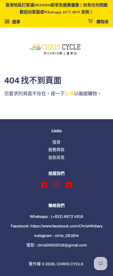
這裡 (69, 93)
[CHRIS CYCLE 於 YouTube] (68, 186)
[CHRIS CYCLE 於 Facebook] (44, 186)
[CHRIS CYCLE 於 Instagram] (56, 186)
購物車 (102, 21)
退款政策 (56, 157)
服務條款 (56, 150)
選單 (15, 22)
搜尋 (56, 142)
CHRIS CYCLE (70, 264)
